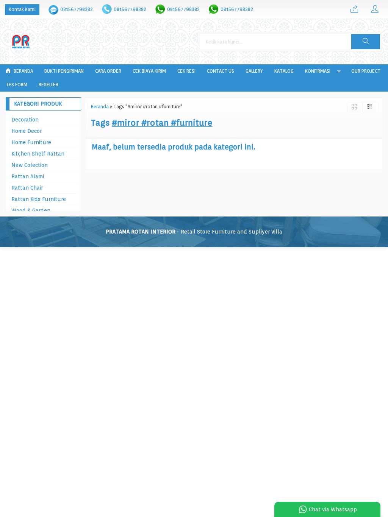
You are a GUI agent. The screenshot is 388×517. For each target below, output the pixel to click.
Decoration (25, 120)
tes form (16, 84)
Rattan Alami (27, 176)
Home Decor (26, 131)
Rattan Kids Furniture (38, 199)
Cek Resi (186, 71)
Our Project (365, 71)
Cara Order (108, 71)
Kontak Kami (22, 9)
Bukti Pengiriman (64, 71)
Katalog (284, 71)
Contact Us (220, 71)
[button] (365, 41)
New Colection (29, 165)
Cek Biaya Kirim (149, 71)
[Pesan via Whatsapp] (354, 9)
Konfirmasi (317, 71)
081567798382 (76, 9)
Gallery (254, 71)
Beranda (23, 71)
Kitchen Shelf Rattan (37, 154)
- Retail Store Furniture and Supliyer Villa (194, 232)
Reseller (48, 84)
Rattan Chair (27, 188)
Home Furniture (31, 142)
